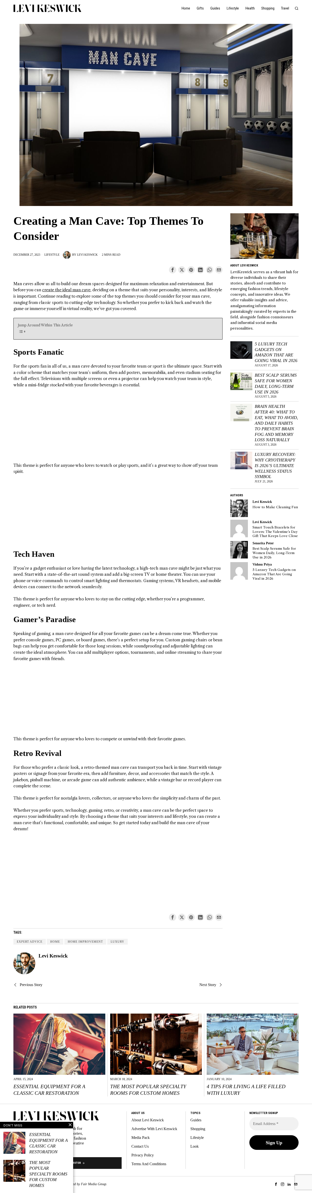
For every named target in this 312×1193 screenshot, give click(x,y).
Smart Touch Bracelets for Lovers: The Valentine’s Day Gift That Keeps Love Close (275, 531)
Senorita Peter (263, 543)
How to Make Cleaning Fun (275, 507)
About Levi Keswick (147, 1120)
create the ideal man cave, (66, 289)
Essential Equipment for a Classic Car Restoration (49, 1090)
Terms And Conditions (148, 1164)
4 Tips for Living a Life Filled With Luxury (246, 1090)
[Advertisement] (118, 428)
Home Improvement (85, 941)
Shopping (197, 1129)
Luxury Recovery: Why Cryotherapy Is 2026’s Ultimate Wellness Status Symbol (275, 465)
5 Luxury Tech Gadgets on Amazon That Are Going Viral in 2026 (276, 352)
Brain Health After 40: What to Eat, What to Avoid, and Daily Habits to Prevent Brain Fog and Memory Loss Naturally (276, 423)
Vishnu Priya (262, 564)
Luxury (117, 941)
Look (194, 1146)
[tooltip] (172, 270)
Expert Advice (29, 941)
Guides (195, 1120)
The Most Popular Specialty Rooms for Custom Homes (148, 1090)
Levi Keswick (87, 254)
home (55, 941)
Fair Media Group (93, 1184)
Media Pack (140, 1137)
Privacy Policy (142, 1155)
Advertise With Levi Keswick (154, 1129)
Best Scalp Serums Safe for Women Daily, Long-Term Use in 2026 (276, 383)
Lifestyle (51, 254)
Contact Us (140, 1146)
